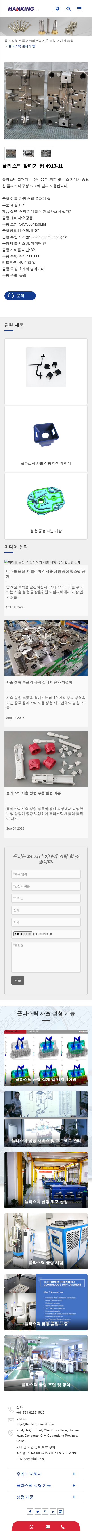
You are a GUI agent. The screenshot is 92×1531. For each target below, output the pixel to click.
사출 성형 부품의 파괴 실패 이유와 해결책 (39, 682)
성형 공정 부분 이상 (46, 531)
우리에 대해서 (29, 1474)
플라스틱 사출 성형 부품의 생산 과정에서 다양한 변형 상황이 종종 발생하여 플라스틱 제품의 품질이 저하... (44, 814)
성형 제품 (18, 40)
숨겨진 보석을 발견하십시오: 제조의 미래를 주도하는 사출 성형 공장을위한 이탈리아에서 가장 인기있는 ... (44, 592)
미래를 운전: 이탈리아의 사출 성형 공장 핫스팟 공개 (45, 573)
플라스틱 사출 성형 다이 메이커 (46, 463)
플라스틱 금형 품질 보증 (46, 1323)
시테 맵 (21, 1447)
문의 (19, 295)
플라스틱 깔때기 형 (21, 46)
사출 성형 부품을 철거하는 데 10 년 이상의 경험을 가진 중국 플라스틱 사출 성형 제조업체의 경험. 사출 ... (45, 703)
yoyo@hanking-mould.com (35, 1424)
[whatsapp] (31, 1526)
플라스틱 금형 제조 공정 (46, 1201)
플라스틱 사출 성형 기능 (46, 1013)
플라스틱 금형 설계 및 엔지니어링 (46, 1079)
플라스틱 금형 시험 (46, 1262)
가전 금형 (66, 40)
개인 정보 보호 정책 (41, 1447)
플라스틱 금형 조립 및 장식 (46, 1384)
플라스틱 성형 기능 (34, 1485)
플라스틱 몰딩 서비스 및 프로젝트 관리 (46, 1140)
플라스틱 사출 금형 (42, 40)
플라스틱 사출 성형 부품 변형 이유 (33, 793)
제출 (18, 980)
